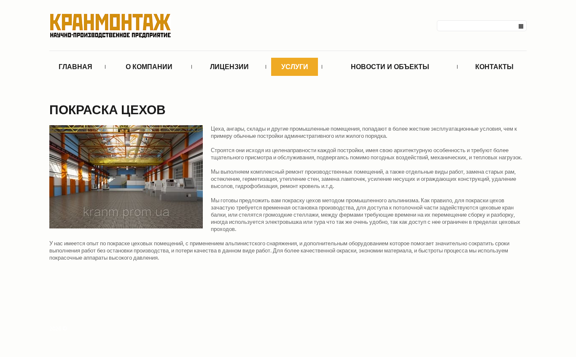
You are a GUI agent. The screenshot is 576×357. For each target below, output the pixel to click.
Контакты (494, 66)
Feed (522, 330)
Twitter (508, 330)
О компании (149, 66)
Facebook (495, 330)
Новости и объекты (390, 66)
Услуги (294, 66)
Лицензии (229, 66)
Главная (75, 66)
